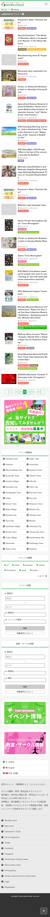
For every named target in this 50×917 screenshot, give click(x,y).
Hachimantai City (36, 537)
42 (21, 392)
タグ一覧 (43, 576)
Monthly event (11, 820)
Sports (24, 570)
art (7, 565)
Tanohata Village (13, 526)
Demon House (32, 299)
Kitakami (22, 28)
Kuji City (32, 498)
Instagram (9, 854)
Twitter (7, 843)
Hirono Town (11, 504)
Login (7, 881)
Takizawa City (35, 526)
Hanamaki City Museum (36, 49)
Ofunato (22, 348)
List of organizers (12, 837)
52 (39, 392)
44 (29, 392)
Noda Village (11, 509)
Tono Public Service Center (28, 232)
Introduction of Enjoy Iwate (16, 859)
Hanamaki (22, 49)
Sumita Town (11, 532)
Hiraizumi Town (36, 504)
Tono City (22, 229)
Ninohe (32, 521)
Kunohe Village (12, 481)
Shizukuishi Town (36, 532)
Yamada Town (12, 459)
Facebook (9, 848)
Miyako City (34, 509)
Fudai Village (11, 537)
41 (17, 392)
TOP (5, 9)
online (21, 160)
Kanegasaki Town (13, 492)
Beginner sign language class (32, 205)
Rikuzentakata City (14, 470)
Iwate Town (34, 459)
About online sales (13, 865)
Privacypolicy (10, 870)
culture (16, 565)
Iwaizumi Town (35, 470)
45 (32, 392)
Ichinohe (9, 464)
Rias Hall (30, 348)
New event (9, 826)
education (29, 565)
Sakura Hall (31, 28)
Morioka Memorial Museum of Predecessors (32, 327)
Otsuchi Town (35, 476)
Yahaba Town (35, 515)
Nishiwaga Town (36, 543)
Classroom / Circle (13, 831)
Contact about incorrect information (20, 876)
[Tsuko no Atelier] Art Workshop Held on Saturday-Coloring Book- (32, 89)
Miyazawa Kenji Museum (28, 368)
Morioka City (23, 64)
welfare (35, 570)
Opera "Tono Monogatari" (30, 255)
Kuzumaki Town (12, 476)
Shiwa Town (11, 549)
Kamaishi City (12, 487)
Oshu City (33, 487)
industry (42, 565)
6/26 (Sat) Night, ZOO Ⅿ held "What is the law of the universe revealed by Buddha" (32, 152)
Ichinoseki (33, 464)
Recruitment (11, 570)
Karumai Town (35, 492)
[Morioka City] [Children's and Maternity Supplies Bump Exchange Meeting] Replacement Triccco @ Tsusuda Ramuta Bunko (32, 172)
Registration (10, 887)
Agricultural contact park (36, 120)
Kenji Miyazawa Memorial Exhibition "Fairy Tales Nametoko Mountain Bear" (33, 357)
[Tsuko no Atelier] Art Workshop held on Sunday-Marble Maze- (32, 241)
